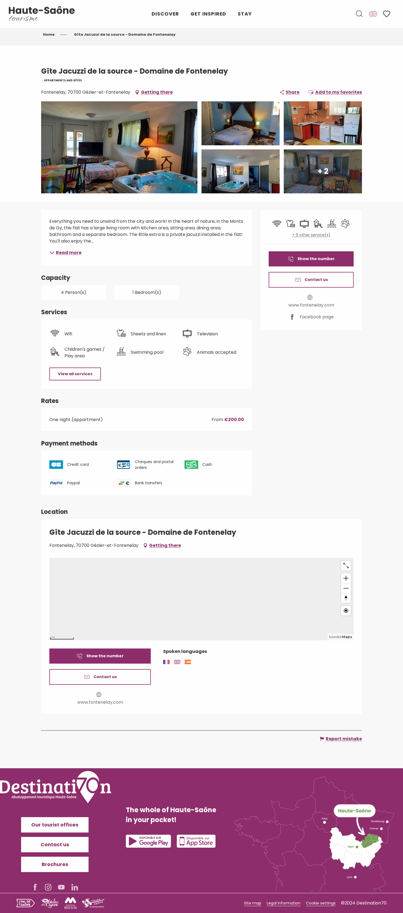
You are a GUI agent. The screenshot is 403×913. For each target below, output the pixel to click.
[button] (359, 14)
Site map (252, 903)
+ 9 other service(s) (311, 235)
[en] (373, 13)
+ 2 (322, 171)
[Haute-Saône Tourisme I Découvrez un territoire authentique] (42, 14)
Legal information (283, 903)
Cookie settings (321, 903)
